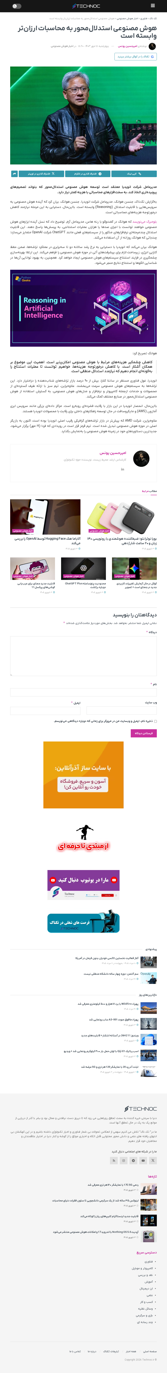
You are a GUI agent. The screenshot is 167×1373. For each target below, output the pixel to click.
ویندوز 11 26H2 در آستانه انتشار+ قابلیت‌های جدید (109, 1035)
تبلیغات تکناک (111, 1351)
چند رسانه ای (145, 1322)
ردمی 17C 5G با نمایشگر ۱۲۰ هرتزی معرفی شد (113, 1185)
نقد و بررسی (145, 1275)
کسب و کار (146, 1302)
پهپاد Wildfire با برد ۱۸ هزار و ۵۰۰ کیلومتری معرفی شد (108, 1004)
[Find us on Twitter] (153, 1160)
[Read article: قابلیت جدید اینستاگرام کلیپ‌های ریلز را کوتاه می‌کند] (149, 1220)
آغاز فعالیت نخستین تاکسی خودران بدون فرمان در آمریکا (106, 958)
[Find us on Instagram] (123, 1160)
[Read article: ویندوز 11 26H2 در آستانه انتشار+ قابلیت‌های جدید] (149, 1040)
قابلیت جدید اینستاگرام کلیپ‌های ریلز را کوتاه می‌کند (109, 1216)
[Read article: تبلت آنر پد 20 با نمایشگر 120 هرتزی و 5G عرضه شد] (149, 1071)
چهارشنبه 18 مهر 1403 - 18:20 (93, 46)
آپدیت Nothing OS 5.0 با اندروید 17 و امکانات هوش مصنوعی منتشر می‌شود (95, 1232)
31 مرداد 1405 (130, 1009)
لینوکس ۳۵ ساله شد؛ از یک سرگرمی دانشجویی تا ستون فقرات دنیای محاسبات (95, 1200)
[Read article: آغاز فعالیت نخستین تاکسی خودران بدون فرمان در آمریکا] (149, 962)
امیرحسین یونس (127, 46)
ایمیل (75, 703)
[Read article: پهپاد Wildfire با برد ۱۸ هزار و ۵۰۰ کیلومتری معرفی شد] (149, 1008)
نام (153, 684)
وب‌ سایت (151, 703)
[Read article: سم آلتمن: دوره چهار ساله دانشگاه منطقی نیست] (149, 978)
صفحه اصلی (150, 1351)
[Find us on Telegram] (133, 1160)
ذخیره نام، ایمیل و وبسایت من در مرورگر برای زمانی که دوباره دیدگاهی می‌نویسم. (103, 721)
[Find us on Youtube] (143, 1160)
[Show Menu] (153, 6)
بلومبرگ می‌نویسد (144, 222)
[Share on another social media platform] (14, 174)
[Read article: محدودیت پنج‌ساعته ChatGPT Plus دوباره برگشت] (83, 568)
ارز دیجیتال (146, 1289)
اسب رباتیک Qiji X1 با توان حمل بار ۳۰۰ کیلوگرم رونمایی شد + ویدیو (101, 1051)
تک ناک (153, 18)
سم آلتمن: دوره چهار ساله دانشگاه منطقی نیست (111, 974)
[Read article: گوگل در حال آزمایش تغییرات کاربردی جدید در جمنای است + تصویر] (134, 568)
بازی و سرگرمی (144, 1316)
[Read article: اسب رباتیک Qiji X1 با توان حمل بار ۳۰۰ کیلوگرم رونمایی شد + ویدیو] (149, 1055)
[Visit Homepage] (86, 6)
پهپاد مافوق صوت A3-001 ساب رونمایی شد (113, 1019)
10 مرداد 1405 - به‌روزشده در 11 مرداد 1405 (119, 963)
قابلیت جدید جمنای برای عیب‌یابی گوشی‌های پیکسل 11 (36, 585)
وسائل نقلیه (145, 1309)
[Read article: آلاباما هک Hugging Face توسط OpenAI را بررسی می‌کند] (45, 517)
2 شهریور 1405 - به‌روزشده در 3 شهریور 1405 (118, 1072)
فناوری (143, 18)
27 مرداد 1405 (130, 979)
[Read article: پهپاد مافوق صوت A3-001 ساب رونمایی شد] (149, 1024)
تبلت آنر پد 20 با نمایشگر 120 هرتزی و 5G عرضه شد (109, 1067)
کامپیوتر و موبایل (142, 1268)
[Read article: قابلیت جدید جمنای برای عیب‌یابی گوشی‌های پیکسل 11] (32, 568)
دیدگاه (151, 632)
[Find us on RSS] (114, 1160)
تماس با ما (75, 1351)
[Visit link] (83, 774)
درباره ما (92, 1351)
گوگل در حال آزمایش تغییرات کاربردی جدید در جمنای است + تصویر (136, 585)
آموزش (149, 1282)
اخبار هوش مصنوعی (127, 18)
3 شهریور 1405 (148, 548)
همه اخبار (131, 1351)
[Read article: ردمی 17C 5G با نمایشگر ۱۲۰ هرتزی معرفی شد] (149, 1189)
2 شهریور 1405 (130, 1040)
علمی (150, 1295)
